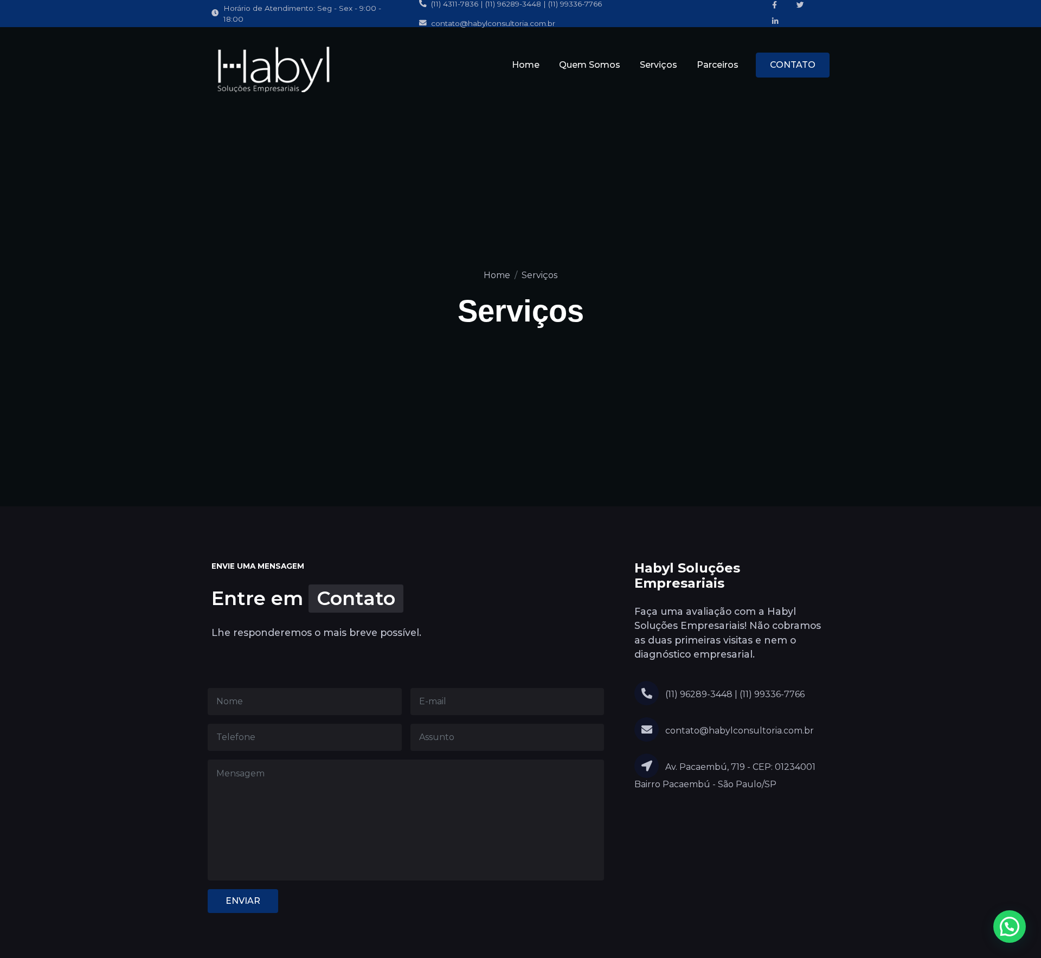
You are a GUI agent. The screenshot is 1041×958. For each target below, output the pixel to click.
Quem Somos (589, 65)
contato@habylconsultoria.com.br (493, 23)
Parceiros (717, 65)
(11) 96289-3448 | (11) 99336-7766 (734, 694)
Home (525, 65)
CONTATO (792, 65)
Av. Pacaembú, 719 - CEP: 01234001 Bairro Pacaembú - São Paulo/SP (724, 775)
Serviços (658, 65)
